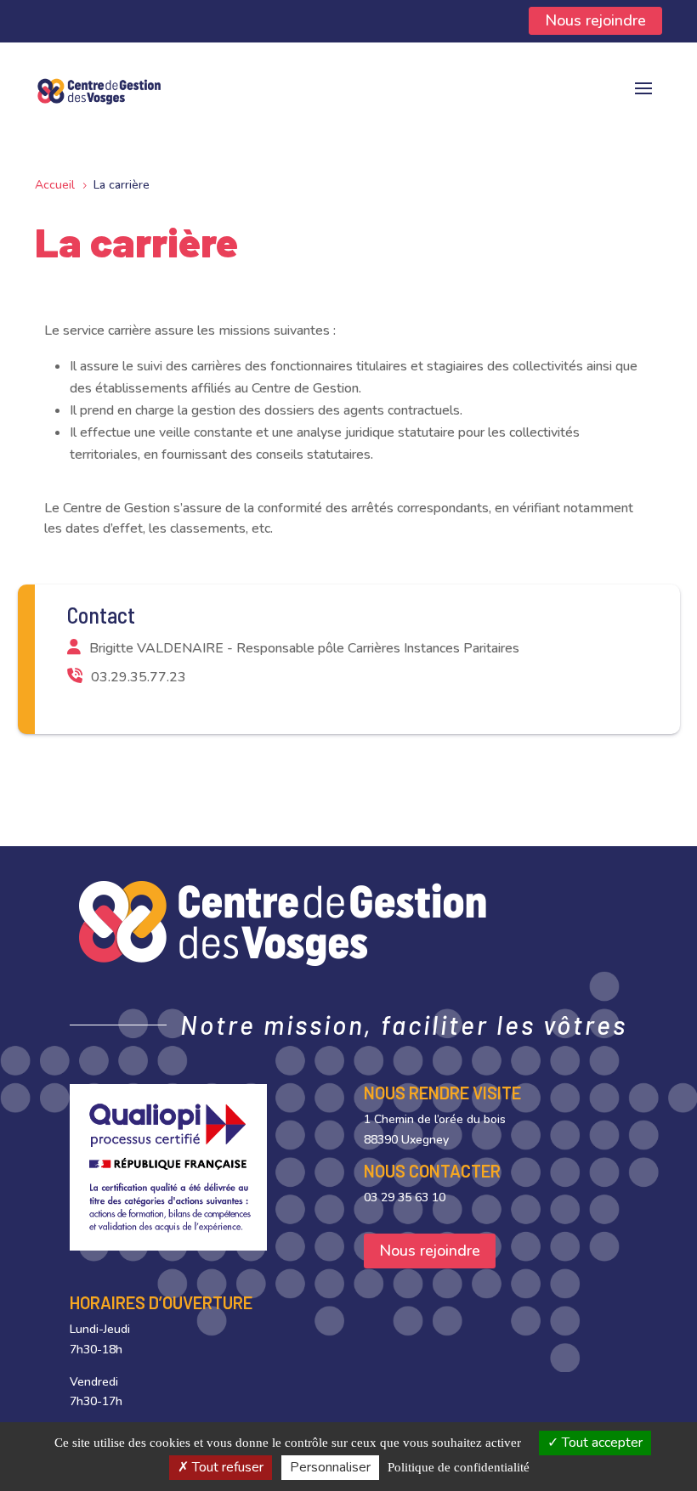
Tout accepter (600, 1442)
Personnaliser (330, 1467)
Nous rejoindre (595, 20)
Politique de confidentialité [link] (459, 1467)
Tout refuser (226, 1467)
